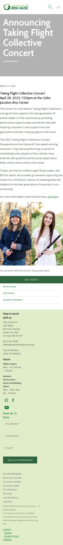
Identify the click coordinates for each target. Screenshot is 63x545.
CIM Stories (9, 293)
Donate (8, 532)
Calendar (7, 539)
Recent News (9, 286)
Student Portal (11, 536)
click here (53, 196)
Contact (7, 529)
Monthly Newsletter (13, 299)
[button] (31, 234)
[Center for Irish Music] (15, 7)
